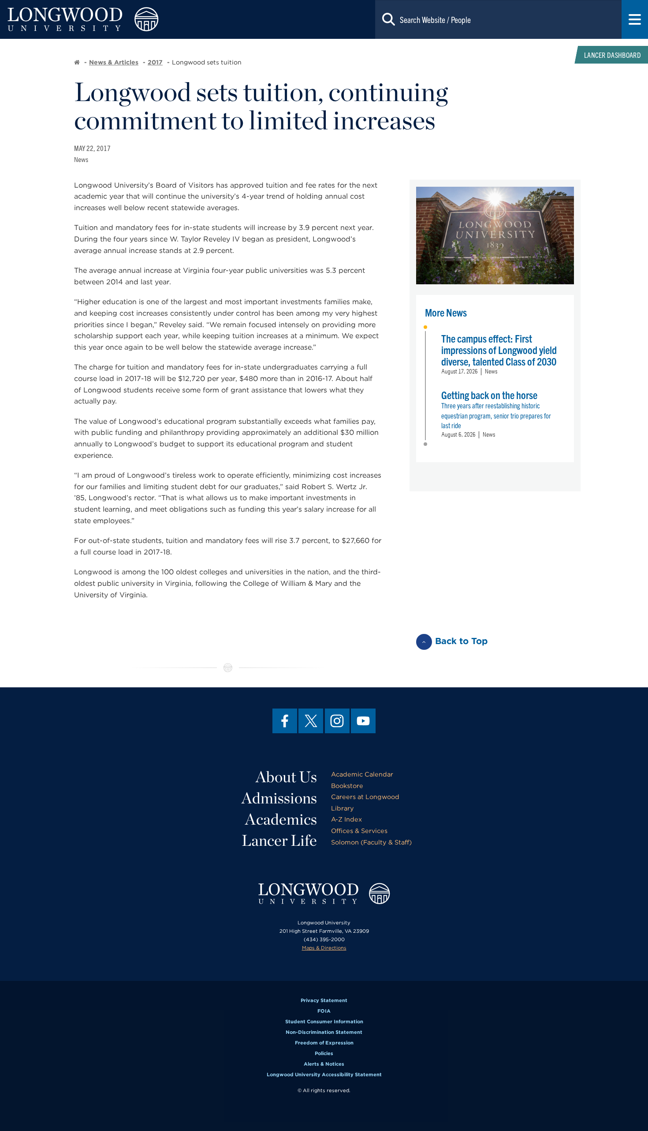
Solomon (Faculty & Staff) (371, 842)
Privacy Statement (324, 1000)
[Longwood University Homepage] (129, 19)
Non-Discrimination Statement (324, 1032)
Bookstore (347, 785)
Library (342, 808)
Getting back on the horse (489, 394)
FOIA (324, 1011)
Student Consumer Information (324, 1021)
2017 (155, 62)
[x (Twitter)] (310, 721)
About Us (286, 776)
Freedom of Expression (324, 1043)
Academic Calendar (362, 774)
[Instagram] (337, 721)
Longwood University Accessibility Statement (324, 1074)
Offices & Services (359, 830)
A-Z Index (346, 819)
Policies (324, 1053)
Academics (281, 819)
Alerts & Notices (324, 1064)
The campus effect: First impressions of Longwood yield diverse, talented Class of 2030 (499, 350)
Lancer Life (279, 840)
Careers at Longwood (365, 796)
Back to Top (461, 641)
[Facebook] (284, 721)
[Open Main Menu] (635, 19)
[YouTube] (363, 721)
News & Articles (113, 62)
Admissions (279, 797)
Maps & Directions (324, 948)
